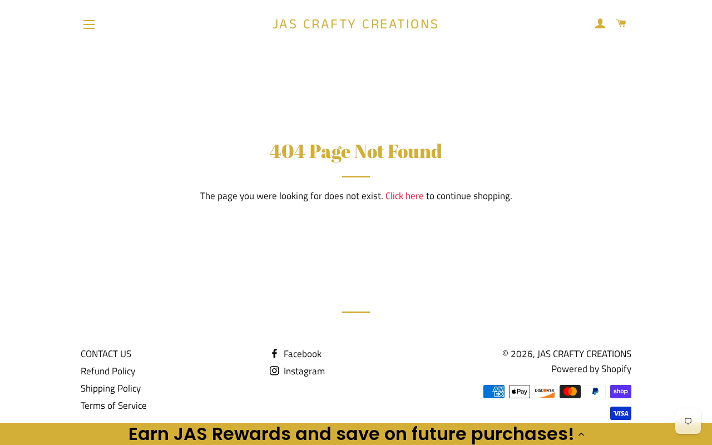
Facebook (301, 354)
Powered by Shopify (591, 369)
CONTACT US (106, 354)
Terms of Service (114, 405)
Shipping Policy (111, 388)
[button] (356, 434)
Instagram (303, 371)
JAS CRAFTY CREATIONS (356, 24)
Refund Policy (108, 371)
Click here (404, 196)
